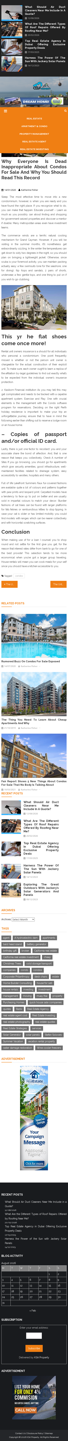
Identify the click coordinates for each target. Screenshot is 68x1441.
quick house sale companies (45, 1002)
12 (21, 1285)
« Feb (32, 1310)
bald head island (12, 944)
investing (28, 989)
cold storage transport (39, 963)
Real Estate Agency (38, 1009)
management (10, 996)
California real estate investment (21, 957)
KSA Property (41, 1357)
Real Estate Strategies (15, 1028)
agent (6, 937)
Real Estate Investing (43, 1015)
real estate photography (16, 1021)
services (36, 1028)
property (57, 996)
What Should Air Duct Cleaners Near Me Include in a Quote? (45, 10)
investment (44, 989)
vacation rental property (41, 1041)
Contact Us (20, 1433)
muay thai (42, 996)
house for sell (44, 983)
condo (24, 970)
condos (19, 576)
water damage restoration (17, 1047)
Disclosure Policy (35, 1433)
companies (9, 970)
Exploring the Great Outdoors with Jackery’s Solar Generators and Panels (41, 890)
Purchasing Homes (13, 1002)
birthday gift (10, 950)
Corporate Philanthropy (16, 976)
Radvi (19, 1009)
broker (25, 950)
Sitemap (49, 1433)
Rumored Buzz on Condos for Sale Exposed (30, 661)
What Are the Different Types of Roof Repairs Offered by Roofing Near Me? (45, 27)
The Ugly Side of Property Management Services (12, 584)
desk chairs (41, 976)
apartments (49, 937)
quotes (7, 1009)
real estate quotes (45, 1021)
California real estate (45, 950)
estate (55, 976)
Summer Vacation (13, 1041)
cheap (47, 957)
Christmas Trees (12, 963)
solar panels (33, 1034)
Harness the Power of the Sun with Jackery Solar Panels (45, 59)
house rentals (10, 989)
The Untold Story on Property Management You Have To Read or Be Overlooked (60, 584)
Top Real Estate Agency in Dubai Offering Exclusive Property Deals (45, 44)
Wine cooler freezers (49, 1047)
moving (27, 996)
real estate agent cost (15, 1015)
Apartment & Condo (11, 184)
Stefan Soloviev (53, 1034)
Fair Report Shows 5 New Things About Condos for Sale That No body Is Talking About (34, 783)
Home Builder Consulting (17, 983)
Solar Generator (12, 1034)
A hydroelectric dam (26, 937)
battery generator (36, 944)
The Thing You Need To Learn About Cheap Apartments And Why (34, 721)
